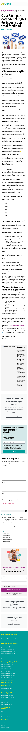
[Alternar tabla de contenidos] (10, 78)
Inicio (2, 10)
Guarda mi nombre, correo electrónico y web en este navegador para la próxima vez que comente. (13, 500)
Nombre (4, 482)
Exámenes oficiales (9, 438)
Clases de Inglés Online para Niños (9, 643)
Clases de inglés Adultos (7, 693)
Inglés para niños (8, 435)
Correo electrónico (6, 488)
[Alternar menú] (19, 3)
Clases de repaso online (6, 682)
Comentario (5, 465)
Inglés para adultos (9, 10)
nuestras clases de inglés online (17, 325)
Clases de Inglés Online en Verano (9, 634)
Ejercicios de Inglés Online (7, 680)
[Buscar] (26, 511)
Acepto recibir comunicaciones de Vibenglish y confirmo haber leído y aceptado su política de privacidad (12, 447)
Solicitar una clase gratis (14, 416)
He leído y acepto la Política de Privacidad (9, 586)
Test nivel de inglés (5, 707)
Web (3, 493)
